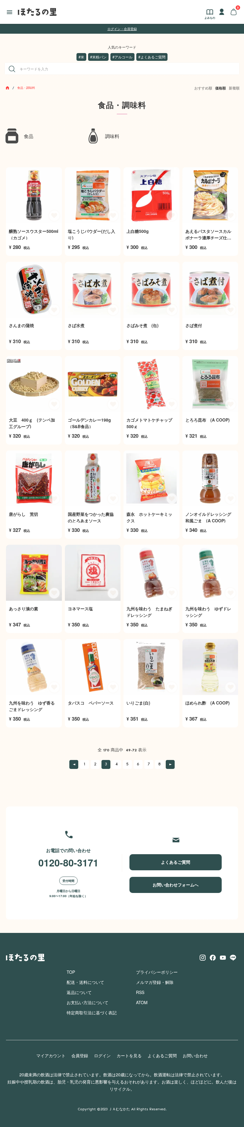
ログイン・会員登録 (122, 28)
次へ (170, 764)
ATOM (142, 1002)
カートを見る (129, 1055)
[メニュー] (9, 12)
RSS (140, 992)
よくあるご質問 (175, 862)
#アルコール (122, 56)
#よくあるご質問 (151, 56)
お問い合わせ (195, 1055)
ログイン (102, 1055)
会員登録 (79, 1055)
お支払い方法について (87, 1002)
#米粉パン (98, 56)
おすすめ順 (203, 88)
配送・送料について (85, 982)
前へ (73, 764)
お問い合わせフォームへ (175, 885)
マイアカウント (50, 1055)
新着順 (234, 88)
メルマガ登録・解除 (154, 982)
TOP (71, 972)
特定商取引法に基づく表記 (92, 1012)
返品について (79, 992)
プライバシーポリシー (157, 972)
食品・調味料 (26, 88)
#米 (81, 56)
